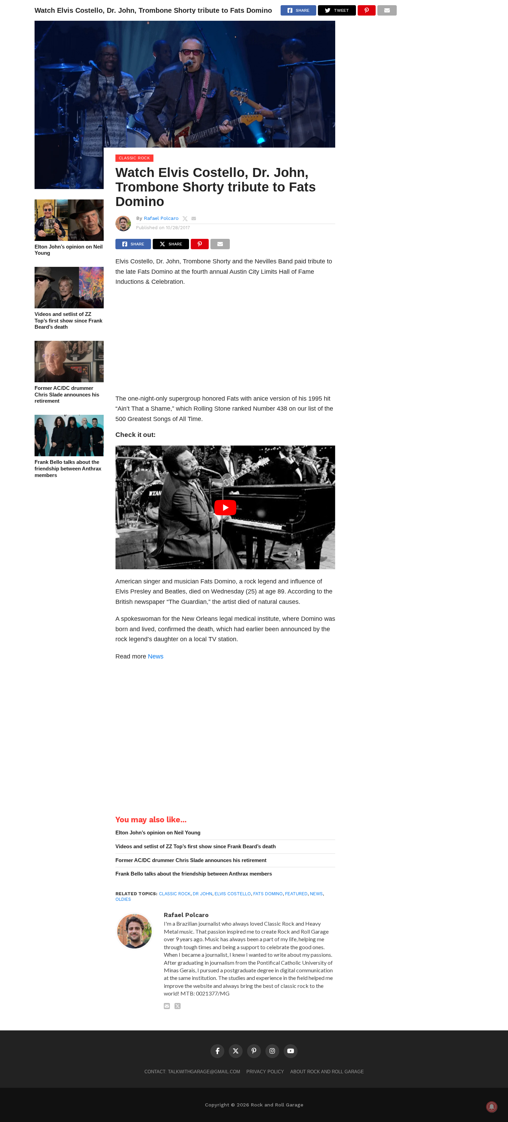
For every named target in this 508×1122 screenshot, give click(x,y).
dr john (202, 893)
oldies (123, 899)
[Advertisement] (225, 342)
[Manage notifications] (491, 1106)
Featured (296, 893)
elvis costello (233, 893)
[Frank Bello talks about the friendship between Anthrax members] (69, 454)
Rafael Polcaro (161, 218)
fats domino (268, 893)
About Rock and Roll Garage (327, 1071)
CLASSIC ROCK (174, 893)
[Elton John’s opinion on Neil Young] (69, 238)
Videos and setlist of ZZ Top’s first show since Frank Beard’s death (68, 320)
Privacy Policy (265, 1071)
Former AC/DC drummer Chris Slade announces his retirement (67, 394)
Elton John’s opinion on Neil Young (69, 250)
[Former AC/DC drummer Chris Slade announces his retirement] (69, 380)
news (316, 893)
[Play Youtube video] (225, 507)
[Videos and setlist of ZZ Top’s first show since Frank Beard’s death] (69, 306)
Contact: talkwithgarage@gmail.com (192, 1071)
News (155, 656)
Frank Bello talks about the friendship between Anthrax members (68, 468)
